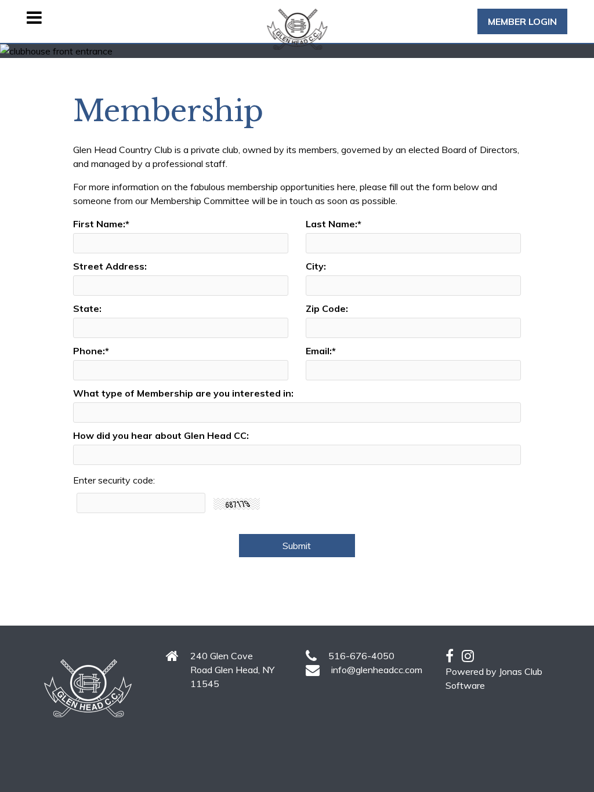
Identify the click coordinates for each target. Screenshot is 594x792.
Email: (321, 351)
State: (87, 308)
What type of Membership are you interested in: (183, 393)
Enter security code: (114, 480)
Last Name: (333, 224)
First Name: (101, 224)
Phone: (91, 351)
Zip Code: (327, 308)
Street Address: (110, 266)
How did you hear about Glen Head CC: (161, 435)
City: (316, 266)
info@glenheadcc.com (376, 669)
